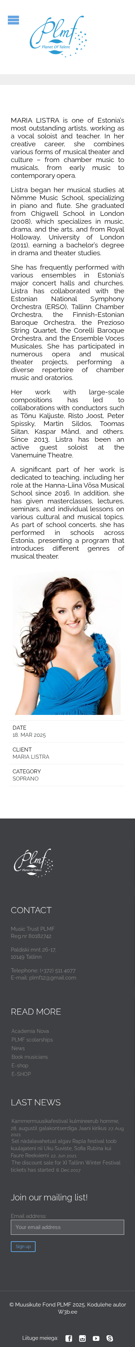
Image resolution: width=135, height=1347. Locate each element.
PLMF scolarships (32, 1040)
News (18, 1048)
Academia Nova (30, 1031)
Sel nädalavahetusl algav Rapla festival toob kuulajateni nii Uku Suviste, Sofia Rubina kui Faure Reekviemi (64, 1148)
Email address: (28, 1216)
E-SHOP (21, 1074)
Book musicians (30, 1057)
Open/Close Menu (13, 20)
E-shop (20, 1065)
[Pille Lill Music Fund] (59, 37)
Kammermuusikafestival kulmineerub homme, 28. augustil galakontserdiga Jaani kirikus (65, 1124)
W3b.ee (67, 1312)
